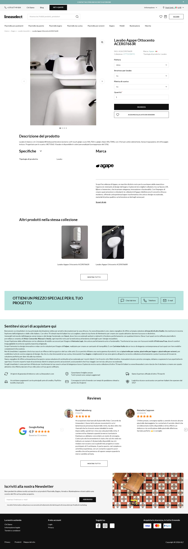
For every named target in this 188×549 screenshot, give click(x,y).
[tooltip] (128, 300)
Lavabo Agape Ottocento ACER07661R (73, 264)
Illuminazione (135, 26)
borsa (165, 16)
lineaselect (13, 16)
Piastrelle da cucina (74, 26)
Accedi (176, 17)
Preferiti (160, 16)
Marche (148, 26)
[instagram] (105, 525)
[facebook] (98, 525)
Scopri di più (101, 202)
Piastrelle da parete (36, 26)
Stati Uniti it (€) (173, 7)
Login (50, 524)
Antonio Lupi (77, 341)
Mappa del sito (29, 542)
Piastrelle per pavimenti (13, 26)
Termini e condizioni (12, 530)
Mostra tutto (94, 277)
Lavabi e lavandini (24, 31)
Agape (151, 51)
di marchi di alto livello (154, 331)
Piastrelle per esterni (96, 26)
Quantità (117, 92)
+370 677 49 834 (14, 7)
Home (6, 31)
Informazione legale (12, 527)
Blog (42, 7)
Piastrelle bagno (55, 26)
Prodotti (18, 542)
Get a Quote (58, 7)
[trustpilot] (112, 525)
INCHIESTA (141, 107)
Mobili (122, 26)
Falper (66, 346)
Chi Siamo (30, 7)
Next (102, 81)
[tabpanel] (63, 81)
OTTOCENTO (129, 54)
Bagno (112, 26)
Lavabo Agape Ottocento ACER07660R (112, 264)
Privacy (51, 527)
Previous (24, 81)
